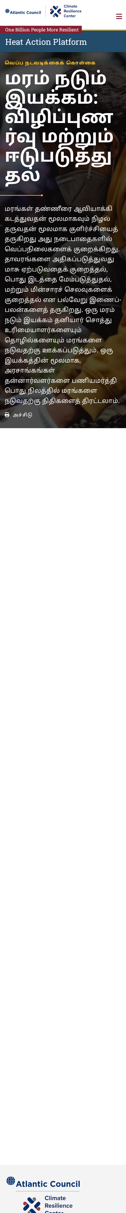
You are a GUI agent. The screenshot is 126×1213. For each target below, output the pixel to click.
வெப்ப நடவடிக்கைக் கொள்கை (50, 63)
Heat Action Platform (46, 41)
